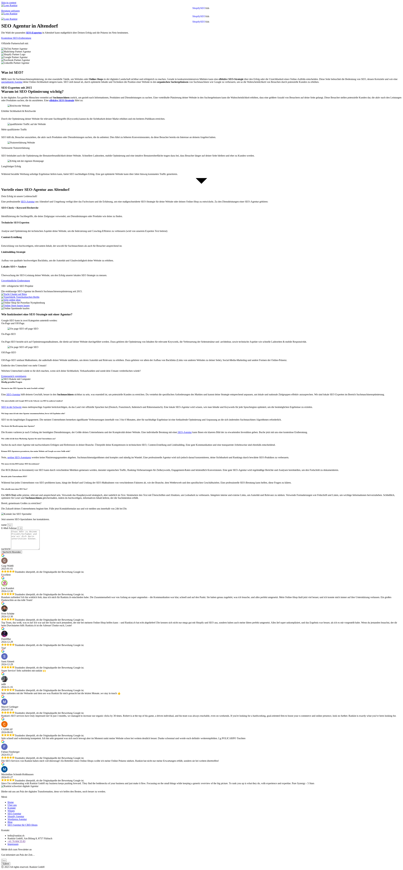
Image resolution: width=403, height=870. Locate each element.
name (4, 524)
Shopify (196, 8)
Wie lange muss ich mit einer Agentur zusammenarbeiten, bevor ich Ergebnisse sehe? (33, 413)
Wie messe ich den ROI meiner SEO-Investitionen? (20, 464)
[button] (208, 8)
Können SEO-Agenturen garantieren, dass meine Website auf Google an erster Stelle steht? (35, 451)
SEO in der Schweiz (11, 407)
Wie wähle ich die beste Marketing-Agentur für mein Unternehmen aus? (28, 439)
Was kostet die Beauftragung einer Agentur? (18, 426)
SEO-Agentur (28, 201)
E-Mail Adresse (9, 528)
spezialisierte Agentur (12, 82)
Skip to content (8, 2)
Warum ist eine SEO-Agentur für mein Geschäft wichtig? (23, 388)
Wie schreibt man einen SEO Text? (14, 489)
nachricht (6, 549)
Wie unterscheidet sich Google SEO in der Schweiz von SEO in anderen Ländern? (32, 401)
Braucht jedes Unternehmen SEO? (14, 476)
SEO (202, 8)
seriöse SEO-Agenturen (19, 457)
